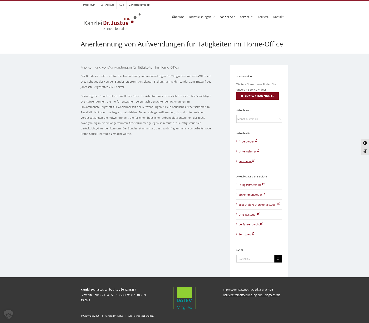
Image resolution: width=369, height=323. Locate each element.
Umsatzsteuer (248, 214)
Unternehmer (248, 151)
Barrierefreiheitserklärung (240, 295)
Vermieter (245, 161)
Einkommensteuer (251, 194)
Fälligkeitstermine (250, 185)
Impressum (230, 289)
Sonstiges (245, 234)
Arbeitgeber (247, 141)
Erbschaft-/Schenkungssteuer (258, 204)
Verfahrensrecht (249, 224)
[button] (8, 314)
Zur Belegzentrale (269, 295)
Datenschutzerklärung (252, 289)
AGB (270, 289)
